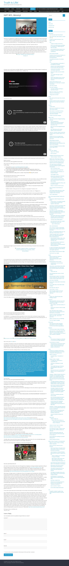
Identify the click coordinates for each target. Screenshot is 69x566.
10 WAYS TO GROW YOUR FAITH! (56, 43)
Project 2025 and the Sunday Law (58, 420)
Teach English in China (54, 174)
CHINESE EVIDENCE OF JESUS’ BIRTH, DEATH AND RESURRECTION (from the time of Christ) (57, 180)
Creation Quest (52, 106)
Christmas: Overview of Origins (55, 426)
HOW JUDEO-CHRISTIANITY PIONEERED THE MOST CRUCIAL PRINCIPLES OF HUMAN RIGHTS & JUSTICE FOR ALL (58, 216)
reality (26, 167)
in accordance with (18, 167)
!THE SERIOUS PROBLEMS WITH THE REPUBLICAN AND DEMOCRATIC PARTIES (57, 469)
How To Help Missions (53, 194)
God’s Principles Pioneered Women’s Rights (57, 251)
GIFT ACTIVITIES (53, 153)
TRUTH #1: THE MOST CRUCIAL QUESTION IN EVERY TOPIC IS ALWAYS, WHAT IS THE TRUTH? (57, 133)
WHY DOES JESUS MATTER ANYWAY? (56, 34)
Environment (18, 11)
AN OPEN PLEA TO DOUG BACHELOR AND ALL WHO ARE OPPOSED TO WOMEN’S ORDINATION (57, 411)
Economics (11, 11)
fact (23, 167)
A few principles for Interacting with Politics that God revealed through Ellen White (57, 477)
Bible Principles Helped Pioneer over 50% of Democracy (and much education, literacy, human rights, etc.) (58, 459)
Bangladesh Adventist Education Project (57, 155)
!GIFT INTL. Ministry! (53, 150)
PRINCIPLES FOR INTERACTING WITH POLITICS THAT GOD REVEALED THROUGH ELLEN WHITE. (57, 483)
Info (62, 11)
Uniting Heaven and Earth (54, 94)
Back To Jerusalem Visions (55, 168)
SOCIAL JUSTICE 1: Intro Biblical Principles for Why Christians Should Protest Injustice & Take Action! (58, 202)
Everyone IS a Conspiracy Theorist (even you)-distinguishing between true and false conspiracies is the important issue (57, 351)
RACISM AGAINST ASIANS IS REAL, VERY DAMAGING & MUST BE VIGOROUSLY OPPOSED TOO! (58, 239)
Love (5, 11)
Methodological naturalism (54, 140)
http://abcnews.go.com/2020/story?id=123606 (12, 435)
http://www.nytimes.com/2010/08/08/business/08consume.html (16, 437)
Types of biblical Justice (56, 223)
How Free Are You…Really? (54, 253)
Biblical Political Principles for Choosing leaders (49, 11)
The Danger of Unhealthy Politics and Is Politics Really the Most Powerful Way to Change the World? (58, 473)
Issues (35, 11)
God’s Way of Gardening (54, 280)
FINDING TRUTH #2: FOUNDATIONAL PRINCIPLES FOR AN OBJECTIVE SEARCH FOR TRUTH (57, 137)
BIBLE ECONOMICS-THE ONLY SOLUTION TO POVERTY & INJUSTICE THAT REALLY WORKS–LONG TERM (57, 302)
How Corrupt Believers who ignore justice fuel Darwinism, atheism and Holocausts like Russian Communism (58, 449)
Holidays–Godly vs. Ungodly (54, 359)
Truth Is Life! (11, 2)
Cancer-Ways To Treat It (54, 289)
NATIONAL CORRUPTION (55, 480)
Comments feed (51, 25)
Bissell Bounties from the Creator (55, 261)
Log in (50, 22)
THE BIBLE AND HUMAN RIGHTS (56, 219)
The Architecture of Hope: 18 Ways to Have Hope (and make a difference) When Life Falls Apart (57, 429)
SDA (50, 61)
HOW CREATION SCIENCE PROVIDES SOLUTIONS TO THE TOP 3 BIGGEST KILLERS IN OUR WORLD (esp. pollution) (57, 324)
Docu (31, 11)
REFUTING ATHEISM (53, 85)
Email (5, 539)
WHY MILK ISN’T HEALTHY (54, 287)
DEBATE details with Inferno (54, 439)
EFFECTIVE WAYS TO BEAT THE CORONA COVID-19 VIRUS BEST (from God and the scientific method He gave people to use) (57, 277)
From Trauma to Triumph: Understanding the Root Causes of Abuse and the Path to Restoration (57, 228)
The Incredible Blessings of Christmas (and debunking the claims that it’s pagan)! (57, 367)
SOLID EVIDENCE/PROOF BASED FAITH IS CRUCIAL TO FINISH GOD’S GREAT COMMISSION (58, 50)
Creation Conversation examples (55, 115)
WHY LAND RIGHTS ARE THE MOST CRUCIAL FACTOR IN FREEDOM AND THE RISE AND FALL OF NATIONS (57, 311)
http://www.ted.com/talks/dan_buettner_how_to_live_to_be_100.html (17, 417)
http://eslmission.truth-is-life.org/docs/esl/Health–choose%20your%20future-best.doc (20, 419)
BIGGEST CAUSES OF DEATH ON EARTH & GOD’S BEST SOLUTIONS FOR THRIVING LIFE (57, 102)
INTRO (13, 8)
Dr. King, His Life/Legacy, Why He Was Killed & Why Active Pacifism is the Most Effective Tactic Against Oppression (57, 248)
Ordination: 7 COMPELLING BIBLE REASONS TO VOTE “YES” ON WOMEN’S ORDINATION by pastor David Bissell (57, 407)
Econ (50, 337)
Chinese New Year (54, 271)
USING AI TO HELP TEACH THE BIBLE (56, 425)
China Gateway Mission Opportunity (57, 169)
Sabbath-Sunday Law (54, 418)
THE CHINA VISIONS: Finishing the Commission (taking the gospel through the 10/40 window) (57, 165)
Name (5, 533)
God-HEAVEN (6, 8)
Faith (50, 42)
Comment (6, 517)
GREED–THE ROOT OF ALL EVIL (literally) (57, 318)
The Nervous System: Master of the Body (57, 329)
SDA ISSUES (52, 417)
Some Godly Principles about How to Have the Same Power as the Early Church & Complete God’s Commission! (57, 191)
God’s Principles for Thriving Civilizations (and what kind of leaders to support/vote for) (58, 453)
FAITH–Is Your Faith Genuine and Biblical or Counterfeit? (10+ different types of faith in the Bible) (58, 46)
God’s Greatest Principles (54, 53)
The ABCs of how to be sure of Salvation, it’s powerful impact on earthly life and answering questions (57, 56)
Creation (18, 8)
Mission (32, 8)
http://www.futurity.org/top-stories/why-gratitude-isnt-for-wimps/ (22, 471)
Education (25, 11)
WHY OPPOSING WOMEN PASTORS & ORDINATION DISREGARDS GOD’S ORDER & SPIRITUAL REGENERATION (57, 398)
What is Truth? (25, 8)
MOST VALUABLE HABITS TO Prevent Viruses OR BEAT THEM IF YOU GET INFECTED (56, 292)
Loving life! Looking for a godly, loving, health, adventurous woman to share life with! (57, 492)
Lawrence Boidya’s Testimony (56, 156)
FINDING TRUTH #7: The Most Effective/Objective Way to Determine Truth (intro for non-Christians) (57, 143)
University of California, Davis (36, 467)
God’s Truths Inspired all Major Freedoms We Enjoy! (47, 8)
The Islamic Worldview (53, 87)
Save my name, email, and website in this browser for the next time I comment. (20, 552)
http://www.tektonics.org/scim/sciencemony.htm (16, 374)
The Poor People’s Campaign (55, 320)
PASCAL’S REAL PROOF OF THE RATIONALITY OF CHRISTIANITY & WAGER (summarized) (57, 82)
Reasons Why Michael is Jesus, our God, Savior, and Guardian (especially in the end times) (58, 78)
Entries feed (51, 23)
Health (61, 8)
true (12, 167)
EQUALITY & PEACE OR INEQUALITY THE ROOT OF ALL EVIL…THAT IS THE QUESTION (57, 315)
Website (5, 545)
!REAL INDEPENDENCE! (54, 226)
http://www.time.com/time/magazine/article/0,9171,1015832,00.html (28, 434)
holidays (51, 270)
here (39, 39)
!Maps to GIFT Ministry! (55, 151)
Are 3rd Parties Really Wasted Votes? (57, 487)
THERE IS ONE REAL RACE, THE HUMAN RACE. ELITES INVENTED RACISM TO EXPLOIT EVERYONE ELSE (57, 235)
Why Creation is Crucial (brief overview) (56, 110)
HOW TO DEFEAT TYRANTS (55, 485)
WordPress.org (51, 27)
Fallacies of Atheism (53, 354)
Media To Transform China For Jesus (57, 185)
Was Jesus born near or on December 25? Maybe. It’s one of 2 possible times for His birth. (58, 371)
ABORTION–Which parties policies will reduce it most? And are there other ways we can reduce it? (57, 433)
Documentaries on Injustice (54, 342)
